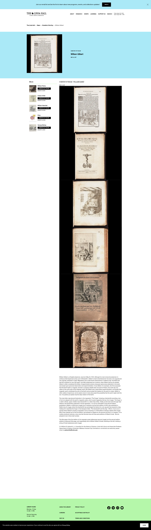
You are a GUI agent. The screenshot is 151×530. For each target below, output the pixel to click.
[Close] (147, 4)
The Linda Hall (31, 25)
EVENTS (86, 14)
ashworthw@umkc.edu (70, 430)
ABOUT (72, 14)
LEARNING (93, 14)
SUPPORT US (101, 14)
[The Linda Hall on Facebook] (109, 508)
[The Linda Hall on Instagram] (118, 508)
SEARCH (109, 14)
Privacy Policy (66, 525)
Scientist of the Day (47, 25)
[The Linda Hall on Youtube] (122, 508)
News (38, 25)
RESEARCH (79, 14)
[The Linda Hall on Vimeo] (113, 508)
